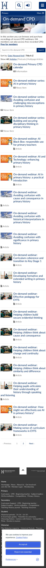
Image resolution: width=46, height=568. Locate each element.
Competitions (21, 496)
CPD (13, 494)
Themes (39, 528)
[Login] (27, 5)
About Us (20, 485)
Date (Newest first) (16, 56)
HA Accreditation (7, 496)
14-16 (18, 515)
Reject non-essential (23, 552)
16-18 (25, 515)
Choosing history (8, 519)
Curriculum (5, 494)
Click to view (23, 70)
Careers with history (24, 519)
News (13, 485)
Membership (29, 487)
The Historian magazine (10, 528)
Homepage (5, 485)
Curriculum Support (8, 503)
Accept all (23, 544)
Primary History (33, 496)
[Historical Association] (4, 6)
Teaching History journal (10, 507)
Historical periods (8, 515)
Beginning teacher (23, 494)
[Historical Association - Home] (8, 473)
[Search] (19, 5)
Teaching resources (28, 507)
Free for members (9, 44)
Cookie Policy (22, 537)
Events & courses (13, 521)
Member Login (17, 487)
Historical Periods (28, 528)
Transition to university (27, 517)
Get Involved (31, 485)
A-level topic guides (9, 517)
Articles (13, 59)
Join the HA (5, 487)
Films (3, 521)
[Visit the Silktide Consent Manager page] (37, 559)
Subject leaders (37, 494)
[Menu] (42, 5)
